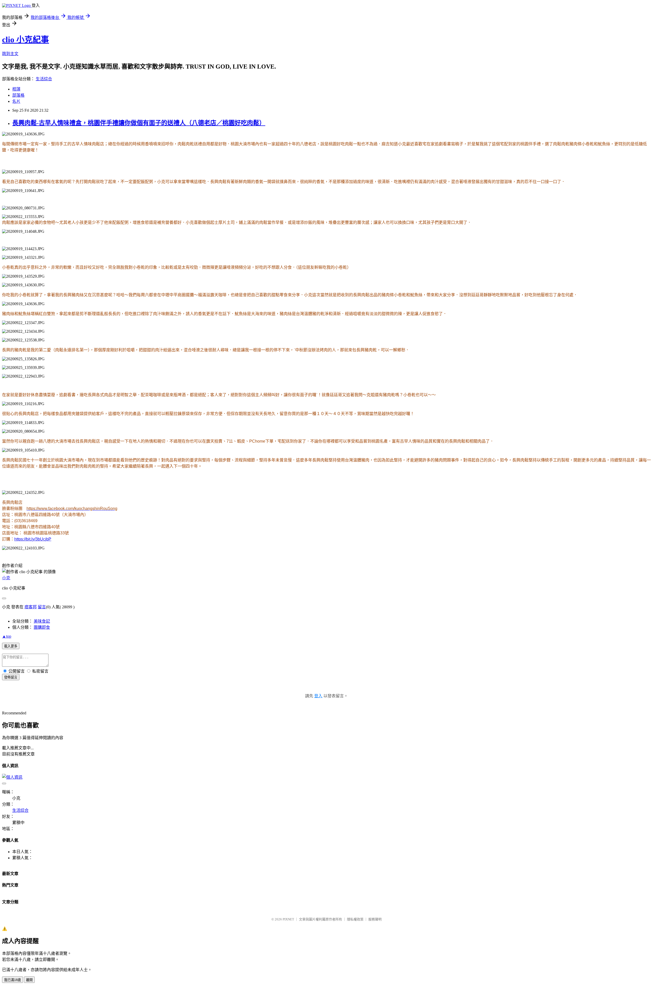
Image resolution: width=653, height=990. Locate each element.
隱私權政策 (355, 919)
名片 (16, 101)
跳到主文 (10, 54)
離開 (29, 980)
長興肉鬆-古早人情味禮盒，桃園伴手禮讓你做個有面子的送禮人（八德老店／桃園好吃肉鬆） (138, 123)
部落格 (18, 95)
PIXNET (288, 919)
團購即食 (42, 627)
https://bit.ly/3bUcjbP (32, 539)
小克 (6, 578)
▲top (6, 636)
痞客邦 (30, 607)
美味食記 (42, 621)
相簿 (16, 89)
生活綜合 (44, 79)
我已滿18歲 (12, 980)
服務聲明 (375, 919)
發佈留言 (10, 677)
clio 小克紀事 (25, 39)
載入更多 (10, 646)
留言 (42, 607)
